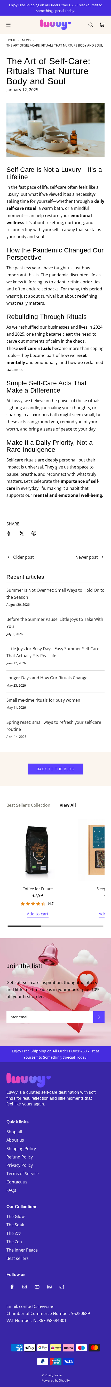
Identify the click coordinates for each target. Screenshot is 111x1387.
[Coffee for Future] (37, 850)
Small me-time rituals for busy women (43, 700)
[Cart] (102, 24)
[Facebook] (12, 1287)
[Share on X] (21, 534)
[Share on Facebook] (9, 534)
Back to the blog (55, 768)
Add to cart (38, 914)
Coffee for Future (37, 888)
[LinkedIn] (49, 1287)
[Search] (90, 24)
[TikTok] (61, 1287)
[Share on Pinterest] (33, 534)
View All (68, 805)
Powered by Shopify (56, 1380)
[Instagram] (24, 1287)
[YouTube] (37, 1287)
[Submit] (99, 1017)
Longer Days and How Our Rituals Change (47, 678)
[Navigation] (8, 24)
